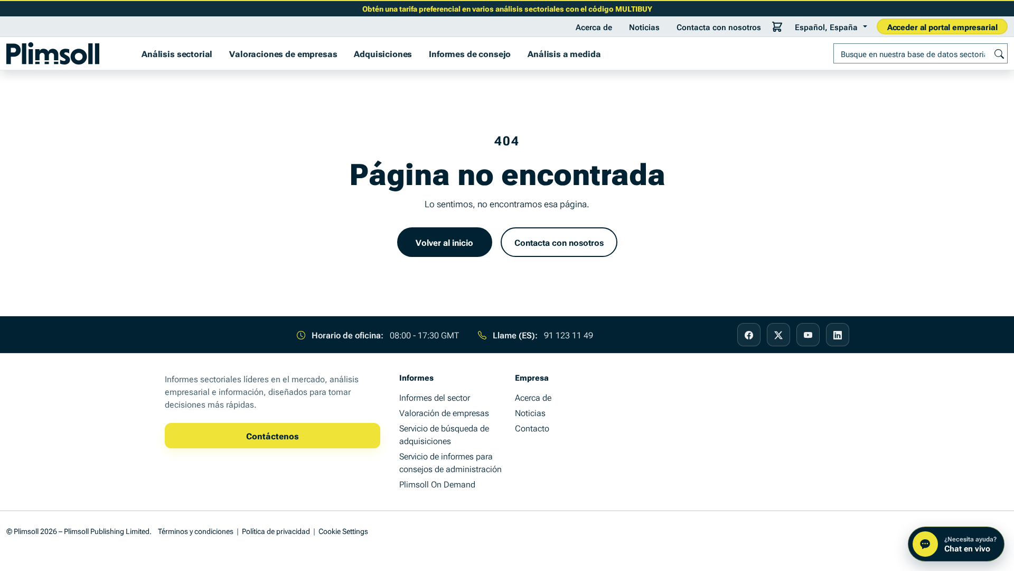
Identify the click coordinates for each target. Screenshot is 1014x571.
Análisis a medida (564, 53)
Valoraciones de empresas (283, 53)
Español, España (826, 26)
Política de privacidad (276, 530)
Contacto (532, 427)
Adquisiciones (383, 53)
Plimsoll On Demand (437, 483)
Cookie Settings (343, 530)
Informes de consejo (470, 53)
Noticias (644, 26)
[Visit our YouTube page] (808, 334)
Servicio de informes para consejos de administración (450, 462)
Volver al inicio (444, 242)
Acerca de (594, 26)
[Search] (999, 53)
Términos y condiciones (195, 530)
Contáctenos (272, 435)
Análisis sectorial (177, 53)
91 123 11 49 (568, 334)
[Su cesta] (777, 26)
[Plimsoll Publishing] (52, 53)
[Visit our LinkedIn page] (837, 334)
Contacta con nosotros (719, 26)
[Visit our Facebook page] (748, 334)
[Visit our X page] (778, 334)
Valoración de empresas (444, 412)
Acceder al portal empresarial (942, 26)
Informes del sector (434, 397)
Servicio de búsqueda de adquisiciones (444, 434)
